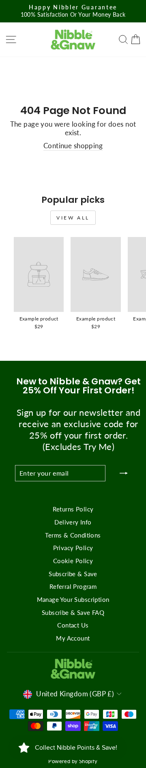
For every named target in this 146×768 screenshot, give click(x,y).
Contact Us (72, 625)
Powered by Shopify (72, 761)
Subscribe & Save (73, 573)
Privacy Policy (73, 547)
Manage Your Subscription (73, 599)
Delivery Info (72, 522)
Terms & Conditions (73, 535)
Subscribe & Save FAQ (73, 612)
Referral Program (73, 586)
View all (73, 218)
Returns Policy (73, 509)
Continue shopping (73, 146)
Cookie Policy (73, 560)
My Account (73, 638)
